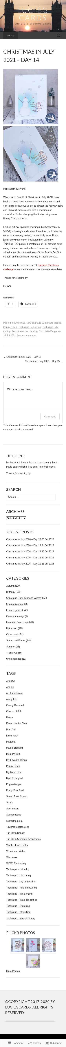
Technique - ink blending (25, 331)
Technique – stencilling (18, 912)
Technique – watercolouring (20, 918)
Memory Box (13, 753)
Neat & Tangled (14, 778)
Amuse (10, 687)
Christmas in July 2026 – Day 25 (23, 539)
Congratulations (14, 604)
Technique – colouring (17, 869)
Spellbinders (12, 808)
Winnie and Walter (15, 851)
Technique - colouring (29, 327)
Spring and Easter (15, 640)
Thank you (11, 652)
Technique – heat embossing (21, 887)
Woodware (11, 857)
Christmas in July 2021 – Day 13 (22, 357)
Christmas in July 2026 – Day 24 (23, 545)
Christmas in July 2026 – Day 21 (23, 563)
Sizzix (9, 802)
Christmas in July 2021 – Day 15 (44, 361)
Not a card (11, 628)
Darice (9, 717)
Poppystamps (13, 784)
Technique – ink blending (19, 893)
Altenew (10, 681)
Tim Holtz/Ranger (48, 331)
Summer (10, 646)
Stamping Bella (14, 820)
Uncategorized (13, 658)
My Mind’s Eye (14, 772)
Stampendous (13, 814)
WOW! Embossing (16, 863)
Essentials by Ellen (16, 723)
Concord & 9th (13, 711)
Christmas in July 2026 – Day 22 (23, 557)
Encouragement (14, 610)
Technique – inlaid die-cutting (21, 899)
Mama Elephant (14, 747)
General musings (15, 616)
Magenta (10, 741)
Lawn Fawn (12, 735)
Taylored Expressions (17, 826)
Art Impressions (14, 693)
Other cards (12, 634)
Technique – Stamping (18, 906)
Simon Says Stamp (16, 796)
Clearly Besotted (15, 705)
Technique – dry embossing (20, 881)
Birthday (10, 591)
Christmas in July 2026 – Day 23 (23, 551)
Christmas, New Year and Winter (31, 322)
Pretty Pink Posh (15, 790)
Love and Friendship (17, 622)
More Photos (13, 971)
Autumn (10, 585)
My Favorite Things (16, 760)
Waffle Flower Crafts (17, 845)
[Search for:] (59, 35)
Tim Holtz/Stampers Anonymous (23, 839)
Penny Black (10, 327)
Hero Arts (11, 729)
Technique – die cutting (18, 875)
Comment (50, 416)
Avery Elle (11, 699)
